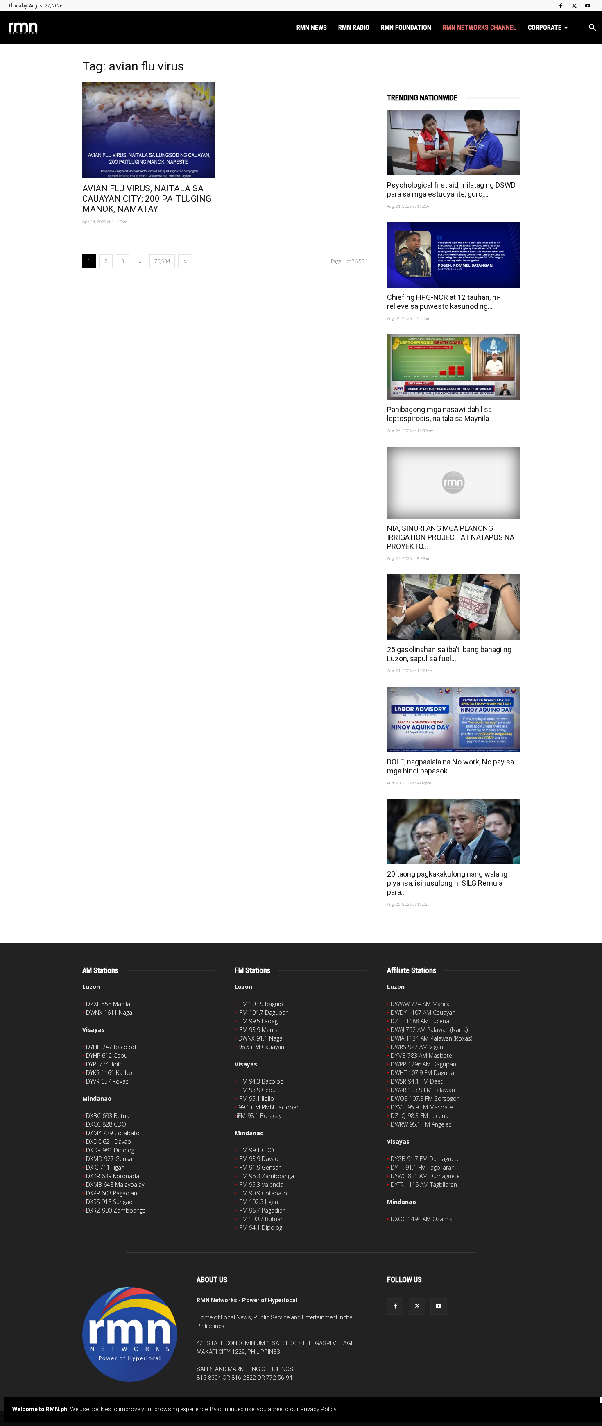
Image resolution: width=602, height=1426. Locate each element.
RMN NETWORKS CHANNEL (479, 28)
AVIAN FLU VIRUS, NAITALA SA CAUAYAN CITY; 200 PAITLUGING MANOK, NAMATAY (146, 199)
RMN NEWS (311, 28)
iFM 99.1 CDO (256, 1150)
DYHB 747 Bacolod (111, 1047)
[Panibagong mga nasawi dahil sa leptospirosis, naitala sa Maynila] (453, 367)
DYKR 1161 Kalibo (109, 1073)
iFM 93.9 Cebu (257, 1090)
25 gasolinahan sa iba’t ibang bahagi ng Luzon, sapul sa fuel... (449, 654)
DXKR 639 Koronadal (113, 1176)
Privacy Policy (318, 1409)
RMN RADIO (353, 28)
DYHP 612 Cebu (106, 1055)
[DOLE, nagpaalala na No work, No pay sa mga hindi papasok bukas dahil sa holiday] (453, 719)
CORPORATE (544, 28)
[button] (592, 28)
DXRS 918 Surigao (109, 1202)
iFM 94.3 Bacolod (261, 1081)
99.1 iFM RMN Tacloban (269, 1107)
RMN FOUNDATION (406, 28)
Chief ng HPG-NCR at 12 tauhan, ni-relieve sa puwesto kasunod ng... (443, 302)
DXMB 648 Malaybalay (115, 1184)
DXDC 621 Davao (108, 1141)
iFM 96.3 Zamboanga (266, 1176)
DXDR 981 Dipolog (110, 1150)
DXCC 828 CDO (106, 1124)
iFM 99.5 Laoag (258, 1021)
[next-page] (185, 261)
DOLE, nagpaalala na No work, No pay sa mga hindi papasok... (450, 766)
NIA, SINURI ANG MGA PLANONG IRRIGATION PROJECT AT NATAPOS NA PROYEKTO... (450, 537)
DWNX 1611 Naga (109, 1012)
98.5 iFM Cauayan (261, 1047)
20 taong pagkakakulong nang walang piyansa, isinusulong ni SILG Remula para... (447, 883)
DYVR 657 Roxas (107, 1081)
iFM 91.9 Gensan (260, 1167)
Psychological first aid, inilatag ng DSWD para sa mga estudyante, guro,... (451, 189)
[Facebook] (560, 5)
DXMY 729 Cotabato (113, 1133)
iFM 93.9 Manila (258, 1030)
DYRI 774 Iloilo (104, 1064)
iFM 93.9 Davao (258, 1159)
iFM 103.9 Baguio (260, 1004)
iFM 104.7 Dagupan (263, 1012)
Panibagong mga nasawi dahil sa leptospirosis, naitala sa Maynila (439, 414)
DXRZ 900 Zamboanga (116, 1210)
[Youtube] (588, 5)
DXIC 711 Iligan (105, 1167)
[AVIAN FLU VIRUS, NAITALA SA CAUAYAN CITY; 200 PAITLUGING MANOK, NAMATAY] (148, 130)
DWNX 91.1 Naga (260, 1038)
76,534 (162, 261)
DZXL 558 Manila (108, 1004)
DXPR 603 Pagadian (111, 1193)
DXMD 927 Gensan (111, 1159)
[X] (574, 5)
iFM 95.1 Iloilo (256, 1098)
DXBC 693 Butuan (109, 1116)
